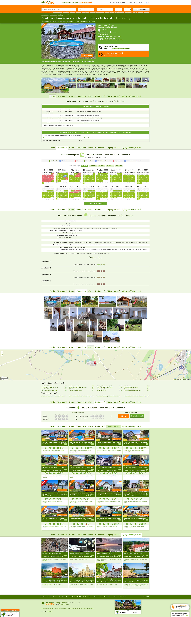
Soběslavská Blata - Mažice (75, 390)
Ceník (52, 96)
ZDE (63, 448)
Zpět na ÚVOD (145, 596)
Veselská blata (127, 385)
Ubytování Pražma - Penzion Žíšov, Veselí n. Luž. (56, 467)
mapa (93, 21)
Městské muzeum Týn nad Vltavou (79, 553)
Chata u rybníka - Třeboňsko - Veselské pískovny (138, 493)
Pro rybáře (92, 12)
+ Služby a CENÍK (10, 610)
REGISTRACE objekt (131, 2)
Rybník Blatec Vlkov (129, 388)
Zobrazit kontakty (62, 439)
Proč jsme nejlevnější (46, 596)
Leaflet (176, 379)
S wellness (140, 12)
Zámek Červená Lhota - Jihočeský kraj (53, 579)
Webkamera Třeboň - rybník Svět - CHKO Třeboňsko (108, 396)
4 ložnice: (103, 30)
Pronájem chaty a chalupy (47, 608)
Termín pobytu (81, 7)
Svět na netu (82, 608)
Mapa (90, 96)
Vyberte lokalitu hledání (46, 7)
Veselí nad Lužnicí (54, 21)
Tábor (63, 21)
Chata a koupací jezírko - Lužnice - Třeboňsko (137, 467)
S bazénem (72, 12)
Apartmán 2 (101, 165)
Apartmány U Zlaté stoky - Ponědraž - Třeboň (109, 518)
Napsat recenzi (137, 416)
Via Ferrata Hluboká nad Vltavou (51, 553)
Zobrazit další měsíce (95, 203)
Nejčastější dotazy (66, 596)
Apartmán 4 (119, 165)
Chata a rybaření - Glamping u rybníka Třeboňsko (83, 518)
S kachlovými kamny (109, 12)
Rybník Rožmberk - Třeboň (104, 553)
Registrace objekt (122, 596)
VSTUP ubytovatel (120, 2)
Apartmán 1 (93, 165)
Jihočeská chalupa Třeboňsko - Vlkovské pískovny (138, 518)
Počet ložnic (127, 7)
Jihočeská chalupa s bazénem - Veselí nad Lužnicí (56, 442)
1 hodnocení (65, 457)
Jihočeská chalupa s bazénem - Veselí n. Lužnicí (83, 442)
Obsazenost (62, 96)
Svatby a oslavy (128, 12)
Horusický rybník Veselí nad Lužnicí (49, 387)
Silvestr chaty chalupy (73, 608)
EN (148, 2)
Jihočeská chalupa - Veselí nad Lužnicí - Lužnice (56, 518)
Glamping (135, 12)
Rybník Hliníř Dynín (101, 390)
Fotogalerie (81, 96)
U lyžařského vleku (119, 12)
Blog (109, 596)
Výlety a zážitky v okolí (131, 96)
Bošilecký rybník (73, 388)
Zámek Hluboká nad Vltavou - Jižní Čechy (81, 579)
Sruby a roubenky (100, 12)
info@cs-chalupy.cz (64, 604)
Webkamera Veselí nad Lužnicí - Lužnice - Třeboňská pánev (52, 396)
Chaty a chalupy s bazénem (60, 608)
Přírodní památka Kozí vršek (131, 387)
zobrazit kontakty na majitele (121, 48)
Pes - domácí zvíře (57, 12)
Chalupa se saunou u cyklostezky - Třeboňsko (55, 493)
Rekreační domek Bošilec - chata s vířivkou (109, 442)
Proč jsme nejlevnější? (85, 2)
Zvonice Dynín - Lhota (102, 388)
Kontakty (140, 2)
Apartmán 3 (110, 165)
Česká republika (53, 15)
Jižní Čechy (60, 15)
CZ (147, 2)
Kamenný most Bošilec (74, 385)
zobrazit (87, 55)
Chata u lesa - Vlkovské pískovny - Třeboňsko (83, 493)
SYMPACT (49, 611)
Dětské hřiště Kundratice (47, 385)
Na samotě (78, 12)
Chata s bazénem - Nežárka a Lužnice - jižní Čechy (138, 442)
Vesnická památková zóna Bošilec (49, 390)
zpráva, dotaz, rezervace (113, 54)
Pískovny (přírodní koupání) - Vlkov (105, 385)
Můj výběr (112, 2)
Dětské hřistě (66, 12)
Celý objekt (84, 165)
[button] (95, 363)
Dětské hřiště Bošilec (46, 388)
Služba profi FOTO (76, 596)
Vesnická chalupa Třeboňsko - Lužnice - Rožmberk (111, 493)
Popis (71, 96)
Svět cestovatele (89, 608)
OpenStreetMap (182, 379)
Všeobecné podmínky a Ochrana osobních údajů (94, 596)
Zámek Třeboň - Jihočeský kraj (105, 579)
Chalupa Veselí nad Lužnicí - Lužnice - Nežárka (83, 467)
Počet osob (117, 7)
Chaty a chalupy (44, 15)
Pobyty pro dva (85, 12)
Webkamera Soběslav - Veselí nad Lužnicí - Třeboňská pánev (80, 396)
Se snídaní (146, 12)
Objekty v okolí (113, 96)
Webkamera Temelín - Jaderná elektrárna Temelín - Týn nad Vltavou (135, 396)
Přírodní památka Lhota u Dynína (104, 387)
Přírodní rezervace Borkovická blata (132, 390)
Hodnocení (100, 96)
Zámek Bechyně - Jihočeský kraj (133, 553)
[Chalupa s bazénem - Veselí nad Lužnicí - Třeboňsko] (52, 301)
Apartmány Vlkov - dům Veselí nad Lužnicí (109, 467)
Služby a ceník (56, 596)
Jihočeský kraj (70, 21)
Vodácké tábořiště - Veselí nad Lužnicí (78, 387)
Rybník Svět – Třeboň (130, 579)
